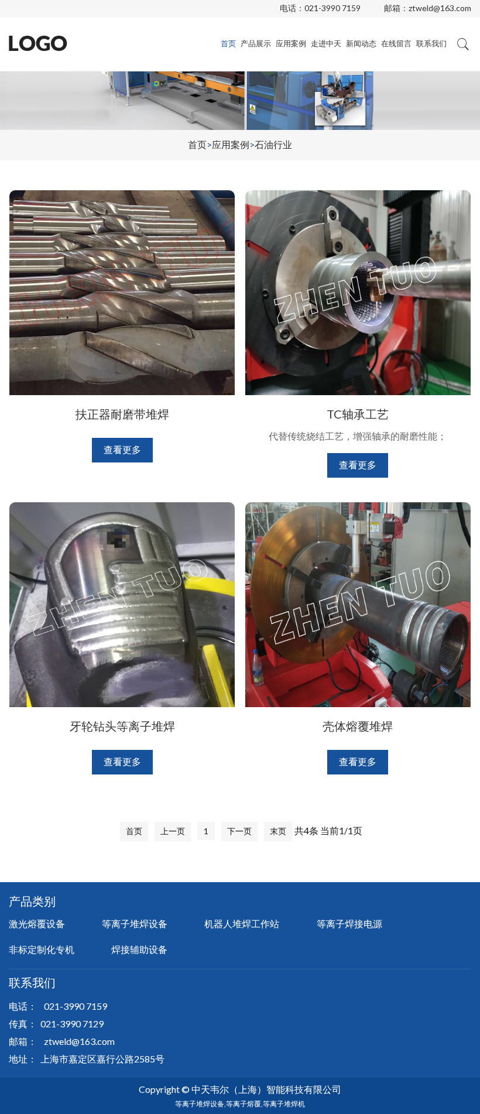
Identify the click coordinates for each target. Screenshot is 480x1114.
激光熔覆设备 (37, 923)
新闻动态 (361, 43)
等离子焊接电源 (349, 923)
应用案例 (291, 43)
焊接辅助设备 (139, 949)
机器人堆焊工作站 (241, 923)
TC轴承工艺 (358, 414)
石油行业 (273, 144)
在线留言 (396, 43)
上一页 (172, 831)
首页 (228, 43)
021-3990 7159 (332, 8)
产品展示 (256, 43)
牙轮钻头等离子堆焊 (122, 726)
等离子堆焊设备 (134, 923)
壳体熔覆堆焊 (358, 726)
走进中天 (326, 43)
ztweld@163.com (440, 8)
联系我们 (431, 43)
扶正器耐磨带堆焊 (122, 414)
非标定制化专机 (41, 949)
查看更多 (122, 449)
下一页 (239, 831)
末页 (278, 831)
